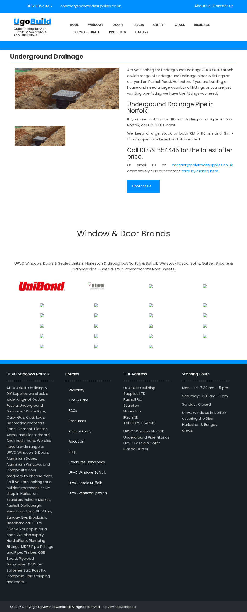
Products (117, 32)
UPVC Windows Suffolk (87, 472)
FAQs (73, 410)
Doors (118, 25)
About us (202, 5)
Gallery (141, 32)
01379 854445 (39, 5)
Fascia (138, 25)
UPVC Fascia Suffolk (85, 482)
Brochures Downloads (87, 462)
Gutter (159, 25)
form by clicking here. (200, 170)
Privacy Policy (80, 431)
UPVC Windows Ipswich (88, 493)
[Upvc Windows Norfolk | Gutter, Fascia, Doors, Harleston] (32, 21)
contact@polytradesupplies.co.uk (90, 5)
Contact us (223, 5)
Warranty (76, 390)
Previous (9, 90)
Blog (72, 451)
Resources (77, 421)
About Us (76, 441)
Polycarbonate (86, 32)
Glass (180, 25)
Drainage (202, 25)
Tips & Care (78, 400)
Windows (95, 25)
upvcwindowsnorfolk (119, 607)
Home (74, 25)
